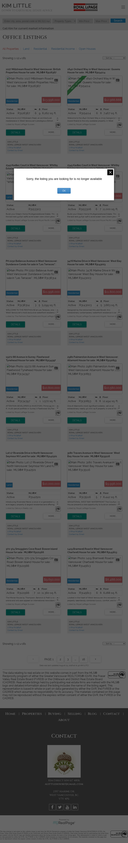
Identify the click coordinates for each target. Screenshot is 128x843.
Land (26, 48)
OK (64, 190)
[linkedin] (75, 807)
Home (10, 713)
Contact (111, 713)
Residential (40, 48)
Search (118, 20)
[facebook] (52, 807)
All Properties (10, 48)
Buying (54, 713)
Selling (75, 713)
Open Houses (87, 48)
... (75, 659)
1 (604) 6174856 (14, 147)
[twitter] (60, 807)
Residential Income (63, 48)
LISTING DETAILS (15, 133)
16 (83, 659)
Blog (92, 713)
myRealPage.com (64, 823)
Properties (32, 713)
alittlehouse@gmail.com (64, 784)
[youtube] (68, 807)
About (64, 720)
